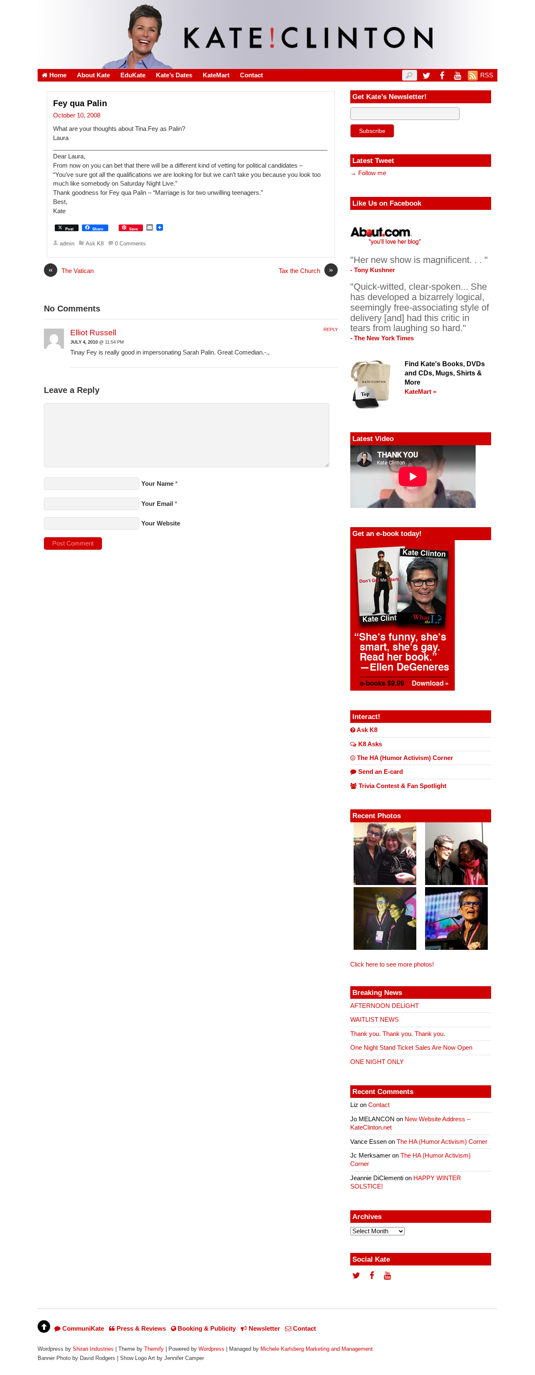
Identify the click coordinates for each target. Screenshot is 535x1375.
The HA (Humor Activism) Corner (404, 758)
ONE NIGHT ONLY (377, 1062)
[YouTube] (457, 75)
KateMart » (420, 391)
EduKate (132, 75)
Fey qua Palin (80, 103)
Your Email (157, 503)
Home (57, 75)
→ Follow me (368, 173)
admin (67, 243)
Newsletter (263, 1328)
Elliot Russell (93, 332)
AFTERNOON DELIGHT (384, 1006)
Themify (154, 1349)
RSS (486, 75)
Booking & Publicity (206, 1328)
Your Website (160, 523)
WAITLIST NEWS (374, 1019)
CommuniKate (82, 1328)
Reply (331, 329)
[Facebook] (442, 75)
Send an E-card (380, 771)
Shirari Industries (93, 1349)
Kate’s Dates (174, 75)
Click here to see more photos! (392, 964)
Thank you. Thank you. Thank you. (397, 1034)
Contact (251, 75)
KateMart (216, 75)
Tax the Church (306, 270)
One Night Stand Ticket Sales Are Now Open (411, 1047)
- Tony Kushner (372, 270)
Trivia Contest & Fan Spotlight (401, 786)
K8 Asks (369, 744)
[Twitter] (426, 75)
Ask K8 (95, 243)
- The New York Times (382, 338)
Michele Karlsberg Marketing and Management (316, 1349)
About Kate (93, 75)
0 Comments (130, 243)
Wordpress (211, 1349)
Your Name (157, 483)
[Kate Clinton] (267, 63)
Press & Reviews (140, 1328)
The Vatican (71, 270)
